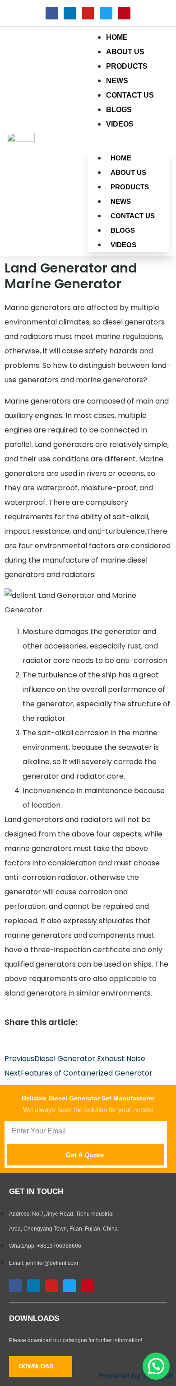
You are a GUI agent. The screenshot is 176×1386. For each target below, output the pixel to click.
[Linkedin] (70, 13)
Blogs (123, 230)
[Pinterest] (124, 13)
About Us (128, 172)
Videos (120, 124)
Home (121, 158)
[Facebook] (52, 13)
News (121, 201)
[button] (156, 1366)
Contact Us (133, 216)
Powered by (135, 1376)
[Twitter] (106, 13)
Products (130, 187)
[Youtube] (88, 13)
